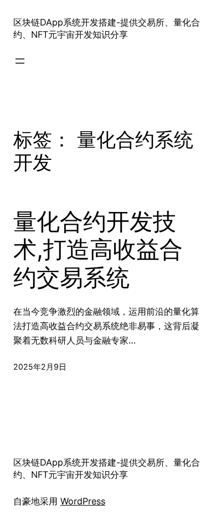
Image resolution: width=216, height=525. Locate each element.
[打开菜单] (20, 61)
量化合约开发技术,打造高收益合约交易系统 (98, 249)
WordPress (82, 501)
